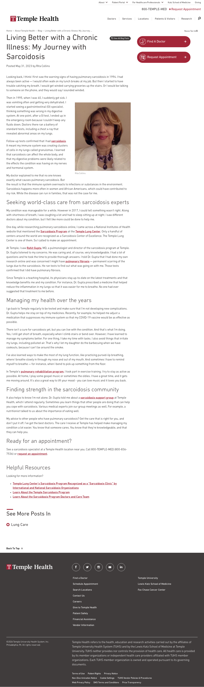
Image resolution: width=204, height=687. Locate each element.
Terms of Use (78, 674)
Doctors (111, 19)
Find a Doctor (80, 578)
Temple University (148, 578)
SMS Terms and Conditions (106, 682)
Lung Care (19, 525)
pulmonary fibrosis (77, 261)
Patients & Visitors (165, 19)
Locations (143, 19)
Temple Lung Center (87, 231)
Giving (198, 2)
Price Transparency (131, 682)
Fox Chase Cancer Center (151, 590)
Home (9, 31)
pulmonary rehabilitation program (42, 371)
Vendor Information (83, 625)
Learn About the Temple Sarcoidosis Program (41, 492)
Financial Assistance (84, 619)
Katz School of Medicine (179, 2)
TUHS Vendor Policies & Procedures (135, 678)
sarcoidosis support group (97, 398)
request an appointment (32, 454)
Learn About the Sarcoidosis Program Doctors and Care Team (51, 497)
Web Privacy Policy (81, 682)
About (101, 2)
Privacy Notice (111, 674)
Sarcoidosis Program (53, 231)
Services (127, 19)
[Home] (36, 567)
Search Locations (82, 590)
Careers (77, 601)
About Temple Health (25, 31)
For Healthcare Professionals (146, 2)
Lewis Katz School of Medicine (154, 584)
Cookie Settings (107, 678)
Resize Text (189, 31)
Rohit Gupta (34, 248)
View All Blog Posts (121, 38)
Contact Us (79, 596)
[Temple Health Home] (34, 19)
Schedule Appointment (85, 584)
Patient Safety (80, 613)
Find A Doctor (156, 41)
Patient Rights (94, 674)
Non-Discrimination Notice (84, 678)
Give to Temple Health (85, 607)
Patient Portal (118, 2)
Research (186, 19)
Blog (40, 31)
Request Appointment (186, 9)
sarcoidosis (58, 141)
